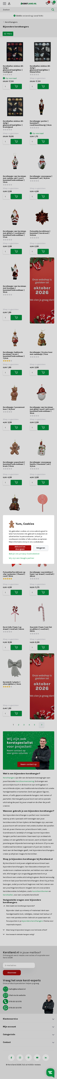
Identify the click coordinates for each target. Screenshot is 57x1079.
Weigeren (40, 548)
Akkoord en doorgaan (20, 548)
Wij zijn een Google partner (21, 558)
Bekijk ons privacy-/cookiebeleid (24, 554)
